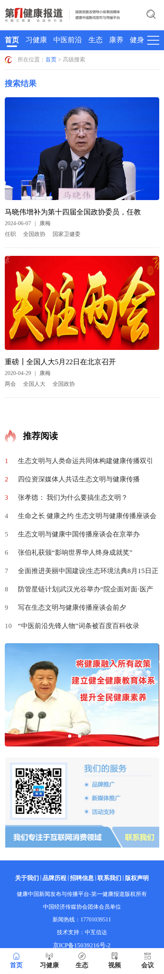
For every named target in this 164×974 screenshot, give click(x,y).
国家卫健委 (66, 234)
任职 (10, 234)
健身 (137, 40)
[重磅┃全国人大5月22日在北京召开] (82, 306)
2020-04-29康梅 (28, 373)
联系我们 (109, 878)
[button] (69, 736)
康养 (116, 40)
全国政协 (34, 234)
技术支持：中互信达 (82, 932)
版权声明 (137, 878)
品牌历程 (54, 878)
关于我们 (27, 878)
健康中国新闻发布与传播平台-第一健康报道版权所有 (82, 894)
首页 (12, 40)
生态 (95, 40)
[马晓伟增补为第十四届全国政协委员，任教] (82, 151)
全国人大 (34, 384)
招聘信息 (82, 878)
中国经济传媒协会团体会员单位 (82, 907)
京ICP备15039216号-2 (82, 945)
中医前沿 (67, 40)
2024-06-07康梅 (28, 223)
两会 (10, 384)
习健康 (36, 40)
